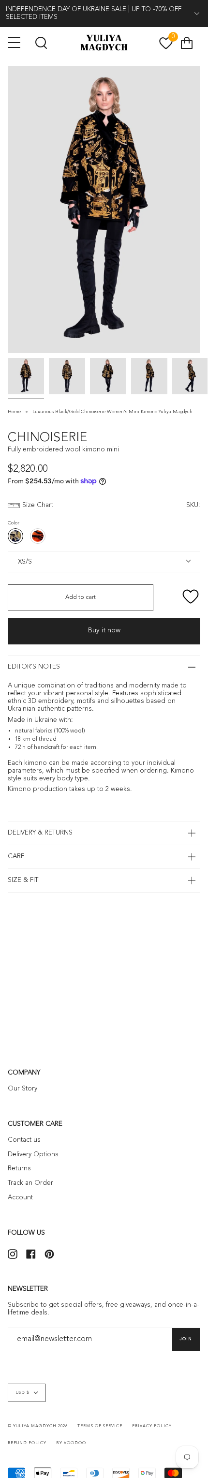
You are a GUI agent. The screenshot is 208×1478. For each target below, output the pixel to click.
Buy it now (104, 630)
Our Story (22, 1089)
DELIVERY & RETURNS (40, 833)
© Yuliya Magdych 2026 (38, 1426)
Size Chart (37, 505)
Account (20, 1197)
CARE (16, 856)
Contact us (24, 1140)
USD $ (23, 1393)
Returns (19, 1168)
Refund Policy (27, 1443)
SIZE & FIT (23, 880)
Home (14, 411)
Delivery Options (33, 1154)
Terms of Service (99, 1426)
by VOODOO (71, 1443)
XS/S (23, 561)
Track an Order (30, 1183)
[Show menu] (15, 42)
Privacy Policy (152, 1426)
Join (186, 1339)
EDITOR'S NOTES (34, 667)
